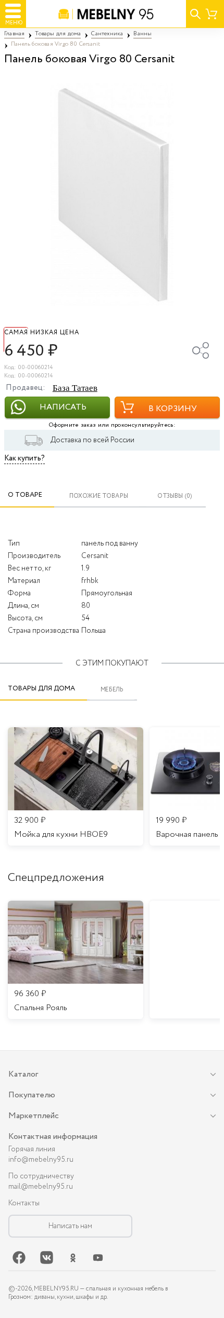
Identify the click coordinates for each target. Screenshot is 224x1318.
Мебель (112, 689)
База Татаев (75, 388)
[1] (112, 195)
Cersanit (94, 556)
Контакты (24, 1203)
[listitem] (75, 960)
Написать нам (70, 1226)
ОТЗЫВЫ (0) (174, 496)
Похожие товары (98, 496)
